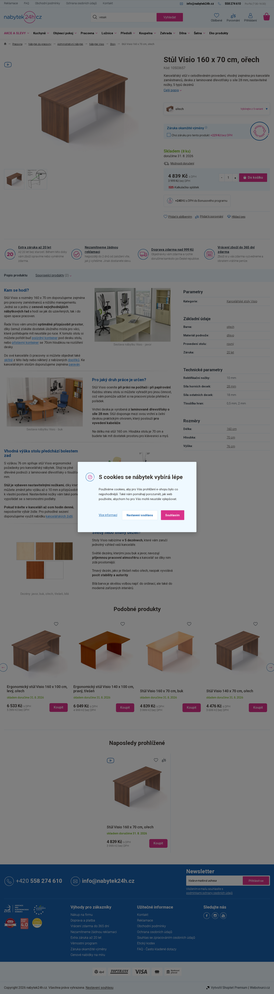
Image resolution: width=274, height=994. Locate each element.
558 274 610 (39, 881)
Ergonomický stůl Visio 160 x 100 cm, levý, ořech (37, 689)
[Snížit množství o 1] (222, 177)
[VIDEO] (137, 786)
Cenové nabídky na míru (88, 955)
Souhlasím (172, 515)
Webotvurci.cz (260, 988)
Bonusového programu (212, 200)
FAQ (26, 3)
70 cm (231, 437)
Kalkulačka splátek (187, 187)
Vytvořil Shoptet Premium (229, 988)
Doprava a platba (83, 920)
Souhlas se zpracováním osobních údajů (166, 938)
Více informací (108, 515)
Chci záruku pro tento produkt (202, 135)
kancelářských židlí (59, 516)
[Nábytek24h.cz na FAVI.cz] (10, 925)
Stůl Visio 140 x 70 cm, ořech (229, 691)
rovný (230, 344)
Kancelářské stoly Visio (242, 301)
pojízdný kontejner (45, 338)
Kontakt (108, 3)
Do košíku (255, 177)
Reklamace (11, 3)
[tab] (15, 275)
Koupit (158, 843)
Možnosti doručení (182, 163)
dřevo (230, 335)
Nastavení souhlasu (140, 515)
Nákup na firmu (82, 915)
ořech (230, 327)
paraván (74, 364)
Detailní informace (217, 90)
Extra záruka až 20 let (34, 247)
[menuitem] (15, 33)
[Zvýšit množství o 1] (235, 177)
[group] (37, 667)
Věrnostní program (84, 943)
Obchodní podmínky (47, 3)
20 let (230, 352)
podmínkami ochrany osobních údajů (209, 893)
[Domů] (5, 44)
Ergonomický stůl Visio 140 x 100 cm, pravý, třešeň (103, 689)
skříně (8, 360)
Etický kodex (146, 943)
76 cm (231, 446)
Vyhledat (169, 17)
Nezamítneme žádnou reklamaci (101, 249)
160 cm (232, 429)
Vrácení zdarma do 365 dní (90, 926)
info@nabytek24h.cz (108, 881)
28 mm (231, 386)
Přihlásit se (256, 880)
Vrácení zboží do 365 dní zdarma (236, 249)
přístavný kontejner (25, 342)
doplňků (74, 360)
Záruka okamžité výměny (89, 949)
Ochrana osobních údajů (81, 3)
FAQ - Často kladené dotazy (156, 949)
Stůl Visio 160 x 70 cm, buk (161, 691)
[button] (37, 704)
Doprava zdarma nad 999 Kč (172, 250)
